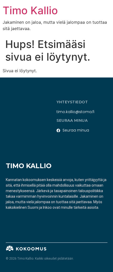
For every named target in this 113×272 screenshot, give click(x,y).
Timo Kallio (30, 10)
